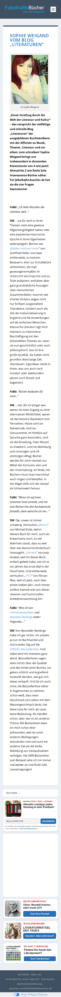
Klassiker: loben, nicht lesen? (39, 936)
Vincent (31, 552)
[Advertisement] (30, 864)
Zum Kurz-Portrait (39, 913)
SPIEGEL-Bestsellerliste (24, 649)
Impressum (47, 979)
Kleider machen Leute (25, 248)
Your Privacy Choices (34, 994)
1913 (28, 576)
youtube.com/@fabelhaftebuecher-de (30, 988)
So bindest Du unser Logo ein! (22, 979)
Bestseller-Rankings (21, 617)
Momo (43, 525)
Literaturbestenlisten (22, 612)
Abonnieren (48, 821)
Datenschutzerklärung (29, 983)
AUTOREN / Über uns (30, 974)
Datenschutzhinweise (28, 829)
